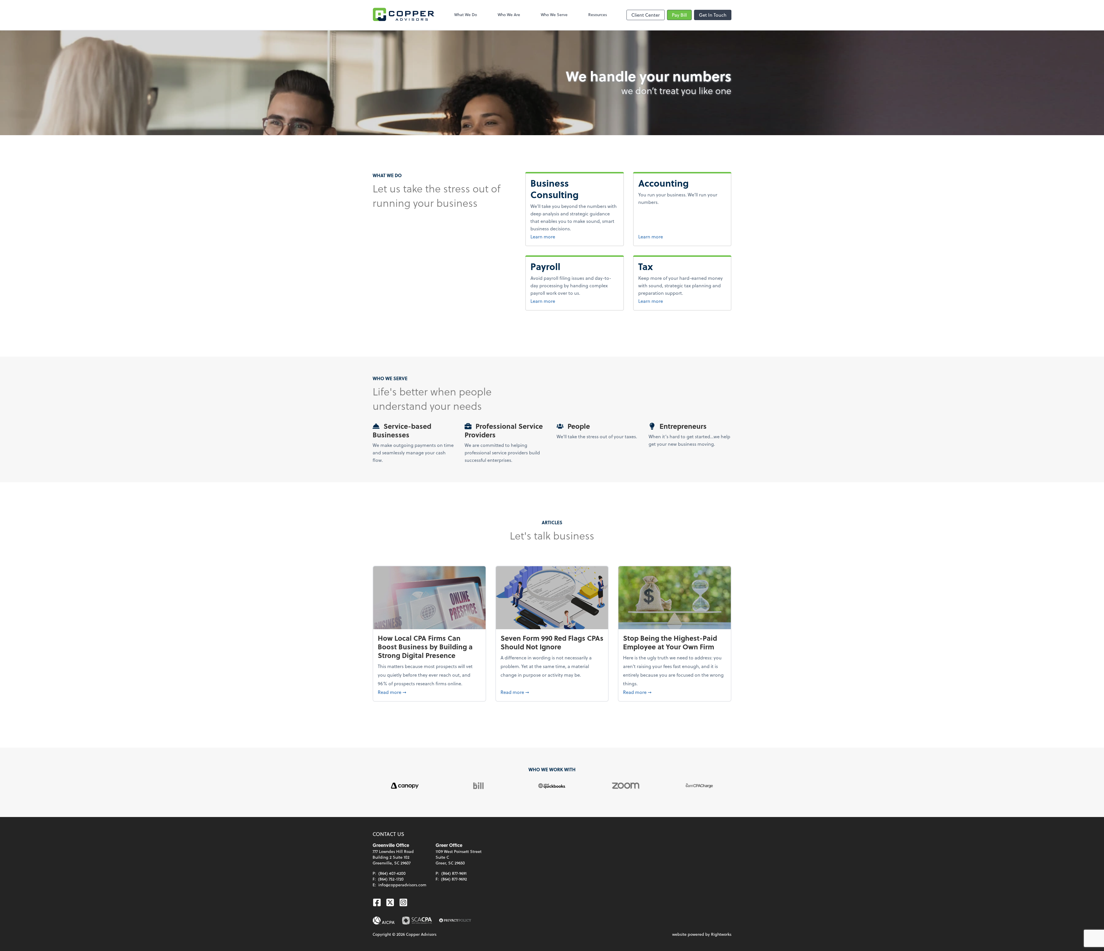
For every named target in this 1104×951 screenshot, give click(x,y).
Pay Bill (679, 15)
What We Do (465, 15)
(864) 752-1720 (391, 879)
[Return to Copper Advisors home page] (404, 15)
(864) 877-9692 (454, 879)
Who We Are (509, 15)
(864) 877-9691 (454, 873)
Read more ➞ (429, 691)
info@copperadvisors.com (402, 885)
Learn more (571, 236)
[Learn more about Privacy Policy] (455, 920)
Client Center (645, 15)
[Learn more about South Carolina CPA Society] (417, 920)
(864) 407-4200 (392, 873)
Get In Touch (713, 15)
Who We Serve (554, 15)
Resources (597, 15)
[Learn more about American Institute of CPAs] (384, 920)
